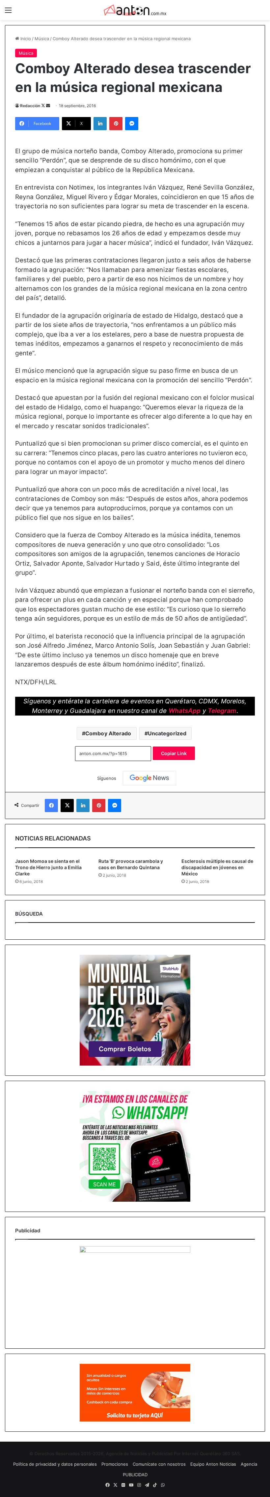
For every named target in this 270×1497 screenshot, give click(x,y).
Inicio (25, 38)
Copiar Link (174, 753)
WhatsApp (185, 711)
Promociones (114, 1464)
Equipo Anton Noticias (213, 1464)
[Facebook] (51, 805)
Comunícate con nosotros (159, 1464)
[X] (67, 805)
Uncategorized (167, 733)
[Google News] (149, 778)
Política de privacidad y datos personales (55, 1464)
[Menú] (8, 12)
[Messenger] (131, 123)
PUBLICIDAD (135, 1474)
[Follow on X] (43, 105)
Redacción (30, 105)
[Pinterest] (115, 123)
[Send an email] (48, 105)
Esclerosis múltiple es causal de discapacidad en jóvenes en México (217, 867)
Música (42, 38)
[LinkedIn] (100, 123)
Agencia (249, 1464)
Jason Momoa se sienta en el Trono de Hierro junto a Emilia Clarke (48, 867)
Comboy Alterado (108, 733)
